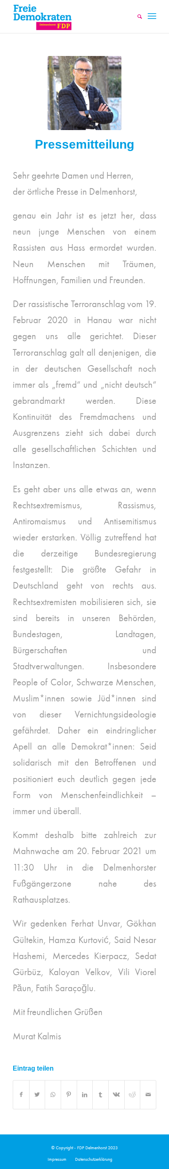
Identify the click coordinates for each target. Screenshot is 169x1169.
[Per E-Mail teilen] (148, 1095)
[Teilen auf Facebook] (21, 1095)
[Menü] (152, 16)
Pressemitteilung (84, 144)
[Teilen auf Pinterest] (69, 1095)
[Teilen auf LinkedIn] (85, 1095)
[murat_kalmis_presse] (84, 93)
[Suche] (135, 16)
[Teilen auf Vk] (116, 1095)
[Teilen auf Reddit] (132, 1095)
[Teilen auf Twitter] (37, 1095)
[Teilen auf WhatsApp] (53, 1095)
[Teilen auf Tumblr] (100, 1095)
